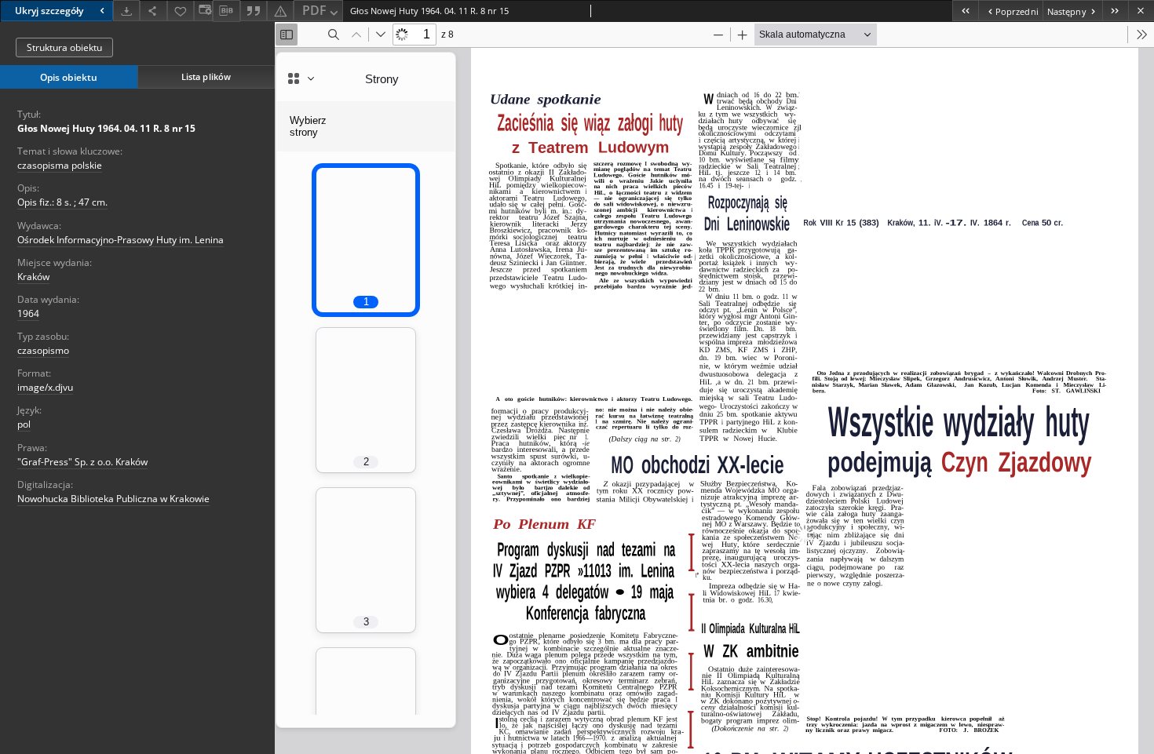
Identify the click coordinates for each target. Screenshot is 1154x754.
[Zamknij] (1141, 10)
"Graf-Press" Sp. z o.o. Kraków (82, 461)
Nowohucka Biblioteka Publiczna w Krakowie (113, 498)
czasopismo (43, 350)
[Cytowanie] (253, 10)
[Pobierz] (126, 10)
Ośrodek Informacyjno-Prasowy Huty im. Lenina (120, 239)
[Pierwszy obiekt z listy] (965, 10)
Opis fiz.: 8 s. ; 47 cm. (62, 202)
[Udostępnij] (153, 10)
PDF (314, 10)
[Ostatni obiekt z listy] (1115, 10)
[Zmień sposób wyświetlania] (203, 10)
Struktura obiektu (64, 47)
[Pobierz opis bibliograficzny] (226, 11)
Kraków (33, 276)
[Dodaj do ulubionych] (180, 10)
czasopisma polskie (59, 165)
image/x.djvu (45, 387)
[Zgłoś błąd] (280, 10)
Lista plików (206, 76)
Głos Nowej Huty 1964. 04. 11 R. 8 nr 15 (106, 128)
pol (24, 424)
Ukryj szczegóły (49, 10)
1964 (28, 313)
